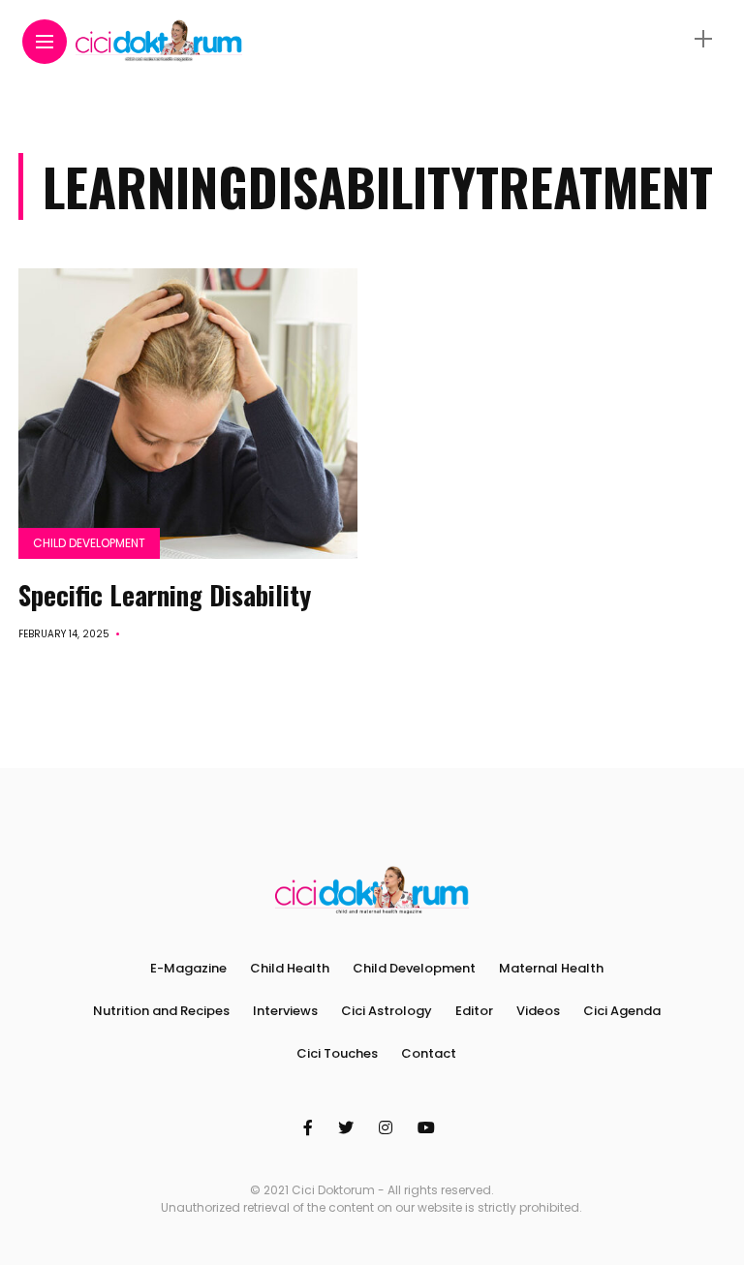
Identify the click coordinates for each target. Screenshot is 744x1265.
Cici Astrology (386, 1011)
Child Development (89, 543)
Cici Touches (337, 1053)
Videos (538, 1011)
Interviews (285, 1011)
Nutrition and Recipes (161, 1011)
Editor (474, 1011)
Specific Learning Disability (164, 594)
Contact (428, 1053)
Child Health (289, 968)
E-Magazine (188, 968)
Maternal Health (551, 968)
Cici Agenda (622, 1011)
